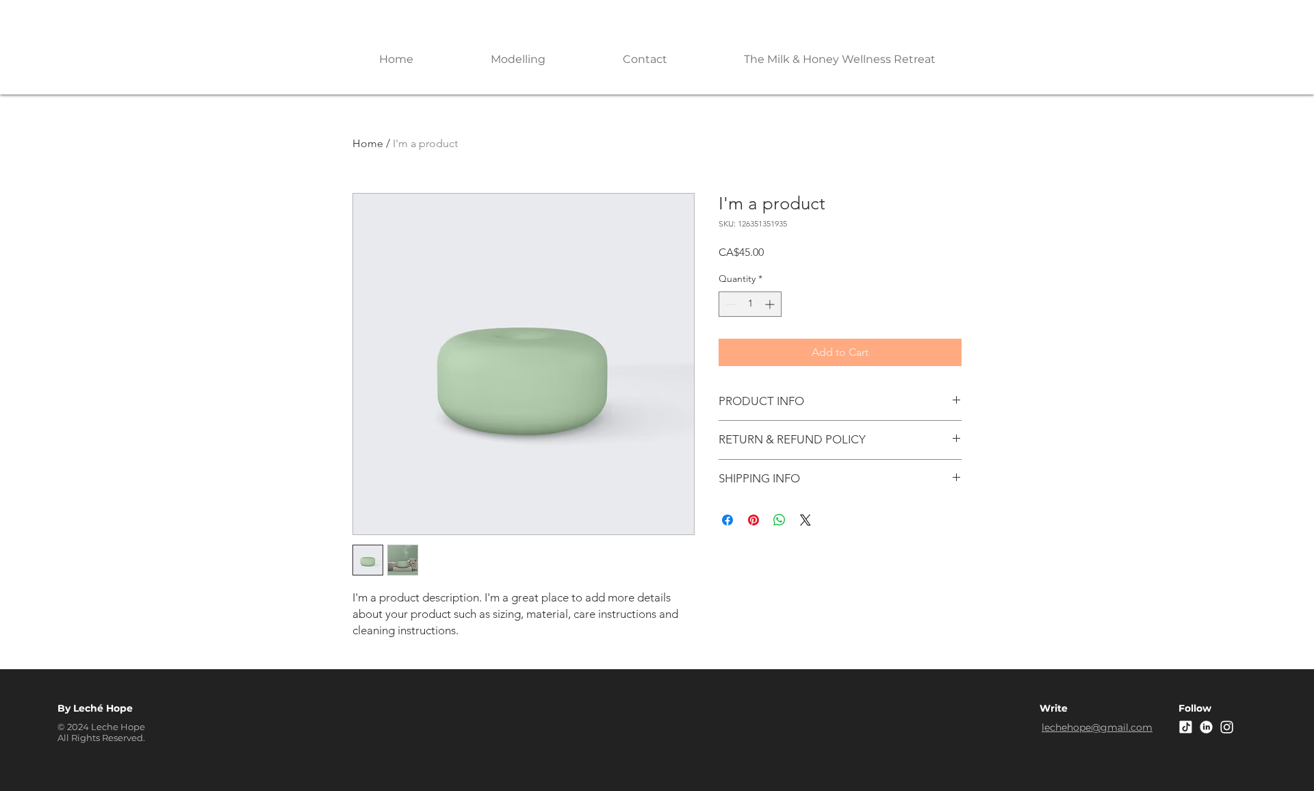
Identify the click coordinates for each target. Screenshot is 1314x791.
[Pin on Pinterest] (753, 520)
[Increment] (771, 304)
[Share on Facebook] (727, 520)
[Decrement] (729, 304)
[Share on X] (805, 520)
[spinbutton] (750, 304)
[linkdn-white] (1206, 727)
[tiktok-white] (1185, 727)
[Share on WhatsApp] (779, 520)
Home (367, 143)
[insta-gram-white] (1226, 727)
